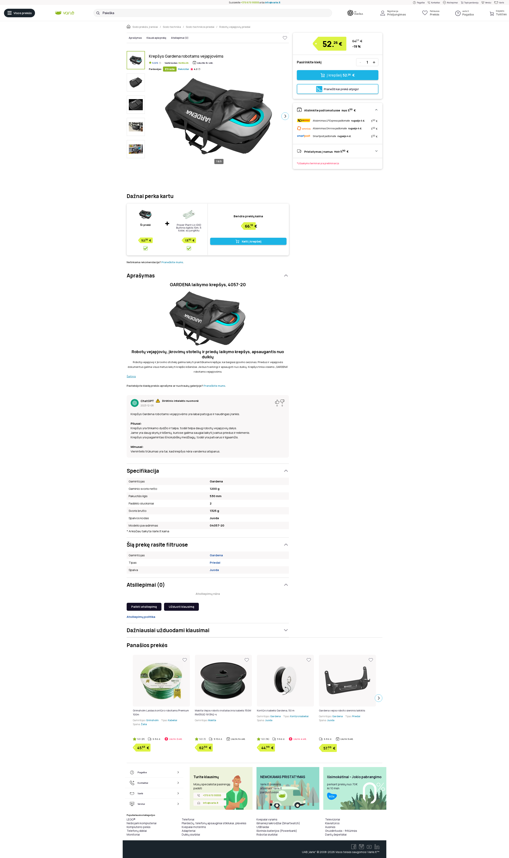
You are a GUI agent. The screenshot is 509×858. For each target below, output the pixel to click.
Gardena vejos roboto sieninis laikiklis (342, 710)
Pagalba (421, 2)
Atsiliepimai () (179, 38)
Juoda (214, 570)
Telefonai (188, 819)
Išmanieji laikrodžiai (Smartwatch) (278, 823)
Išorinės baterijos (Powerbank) (276, 831)
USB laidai (262, 827)
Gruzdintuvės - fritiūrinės (341, 831)
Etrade (170, 69)
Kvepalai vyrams (266, 819)
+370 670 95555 (250, 2)
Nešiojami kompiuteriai (141, 823)
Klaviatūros (332, 823)
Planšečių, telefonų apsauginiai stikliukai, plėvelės (214, 823)
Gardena (216, 555)
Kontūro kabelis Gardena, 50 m (275, 710)
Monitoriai (133, 834)
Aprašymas (135, 38)
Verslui (488, 2)
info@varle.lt (272, 2)
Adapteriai (188, 831)
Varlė (501, 2)
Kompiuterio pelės (139, 827)
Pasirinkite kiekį (309, 62)
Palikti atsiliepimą (144, 607)
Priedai (215, 562)
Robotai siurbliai (267, 834)
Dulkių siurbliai (191, 834)
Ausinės (330, 827)
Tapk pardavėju (471, 2)
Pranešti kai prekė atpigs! (341, 89)
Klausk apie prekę (156, 38)
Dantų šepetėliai (336, 834)
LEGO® (131, 819)
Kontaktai (435, 2)
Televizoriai (332, 819)
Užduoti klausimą (181, 607)
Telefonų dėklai (137, 831)
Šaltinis (131, 376)
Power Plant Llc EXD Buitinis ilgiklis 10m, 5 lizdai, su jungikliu (188, 227)
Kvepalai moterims (194, 827)
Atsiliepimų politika (141, 617)
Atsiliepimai (452, 2)
